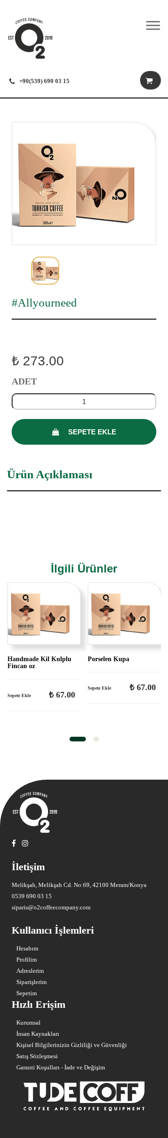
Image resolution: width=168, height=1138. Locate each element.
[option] (84, 183)
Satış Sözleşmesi (37, 1056)
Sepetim (26, 993)
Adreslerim (30, 970)
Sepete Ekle (91, 432)
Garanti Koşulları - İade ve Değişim (60, 1067)
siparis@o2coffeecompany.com (51, 907)
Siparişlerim (31, 981)
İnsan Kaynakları (37, 1033)
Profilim (26, 959)
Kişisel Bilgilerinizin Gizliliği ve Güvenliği (71, 1044)
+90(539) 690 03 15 (44, 80)
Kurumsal (28, 1022)
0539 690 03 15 (32, 896)
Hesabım (27, 948)
